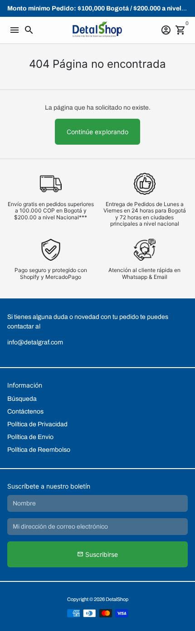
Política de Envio (30, 437)
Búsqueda (22, 398)
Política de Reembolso (38, 449)
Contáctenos (25, 411)
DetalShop (117, 599)
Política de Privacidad (37, 424)
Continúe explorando (97, 132)
